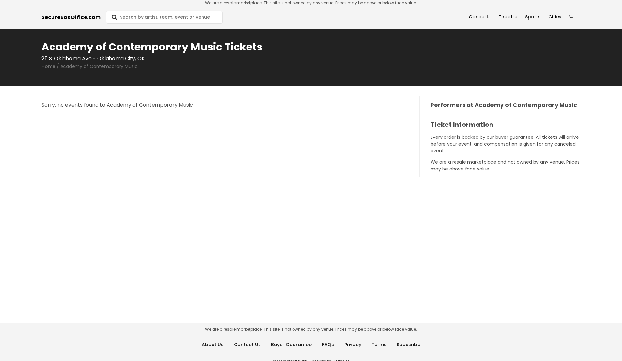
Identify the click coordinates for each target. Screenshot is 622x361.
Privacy (352, 344)
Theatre (508, 17)
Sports (533, 17)
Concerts (480, 17)
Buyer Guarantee (291, 344)
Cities (554, 17)
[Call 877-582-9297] (571, 17)
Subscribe (408, 344)
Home (48, 66)
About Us (213, 344)
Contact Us (247, 344)
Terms (379, 344)
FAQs (328, 344)
